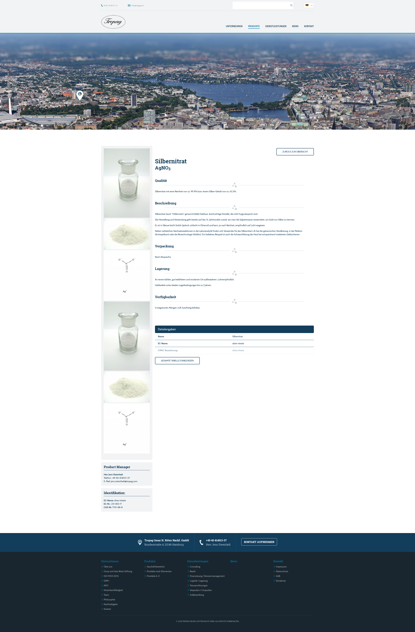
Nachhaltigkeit (111, 604)
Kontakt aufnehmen (259, 542)
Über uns (108, 566)
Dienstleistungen (275, 26)
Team (106, 594)
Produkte (254, 26)
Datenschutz (282, 571)
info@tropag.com (137, 5)
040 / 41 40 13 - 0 (111, 5)
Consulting (195, 566)
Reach (193, 571)
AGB (278, 576)
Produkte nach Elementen (159, 571)
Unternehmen (234, 26)
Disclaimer (281, 580)
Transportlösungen (199, 585)
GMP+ (106, 580)
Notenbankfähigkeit (113, 590)
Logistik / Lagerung (199, 580)
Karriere (107, 609)
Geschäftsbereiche (156, 566)
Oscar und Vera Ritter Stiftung (118, 571)
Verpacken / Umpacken (201, 590)
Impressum (281, 566)
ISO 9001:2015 (111, 576)
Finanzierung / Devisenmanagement (207, 576)
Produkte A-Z (153, 576)
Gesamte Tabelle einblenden (177, 360)
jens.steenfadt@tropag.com (124, 481)
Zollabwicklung (197, 594)
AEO (106, 585)
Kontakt (309, 26)
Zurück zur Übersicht (295, 151)
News (295, 26)
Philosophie (109, 599)
